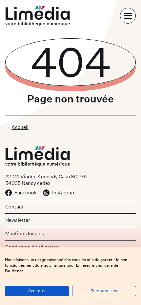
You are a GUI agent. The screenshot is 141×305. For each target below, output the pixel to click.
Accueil (20, 127)
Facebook (25, 192)
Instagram (64, 192)
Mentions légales (24, 233)
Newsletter (17, 220)
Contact (14, 207)
